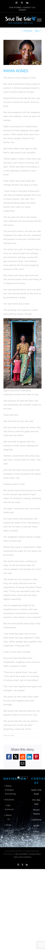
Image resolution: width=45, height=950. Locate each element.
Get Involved (9, 807)
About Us (9, 817)
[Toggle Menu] (39, 20)
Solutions (9, 799)
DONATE (22, 10)
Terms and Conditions (22, 857)
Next (37, 31)
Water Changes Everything (9, 790)
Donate (8, 831)
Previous (28, 31)
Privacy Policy (35, 854)
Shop (8, 825)
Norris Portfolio (21, 854)
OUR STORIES (15, 7)
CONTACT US (29, 7)
